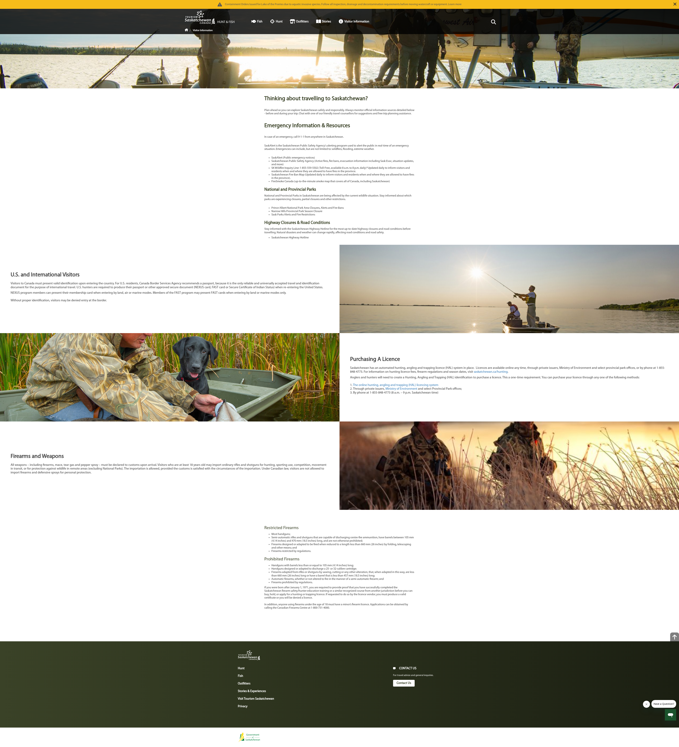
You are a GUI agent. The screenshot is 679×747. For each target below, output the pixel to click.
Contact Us (404, 683)
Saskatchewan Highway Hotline (290, 237)
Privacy (242, 706)
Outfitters (244, 683)
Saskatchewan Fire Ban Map (287, 174)
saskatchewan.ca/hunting (491, 372)
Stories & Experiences (252, 691)
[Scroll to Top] (674, 637)
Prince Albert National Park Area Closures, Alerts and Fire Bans (307, 208)
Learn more (455, 4)
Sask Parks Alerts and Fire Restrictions (293, 214)
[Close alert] (675, 4)
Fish (240, 676)
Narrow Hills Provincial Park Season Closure (296, 211)
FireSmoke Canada (282, 181)
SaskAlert (276, 157)
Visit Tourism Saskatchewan (256, 699)
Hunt (241, 668)
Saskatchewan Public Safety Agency (292, 161)
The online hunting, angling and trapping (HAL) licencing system (395, 385)
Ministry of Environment (401, 389)
